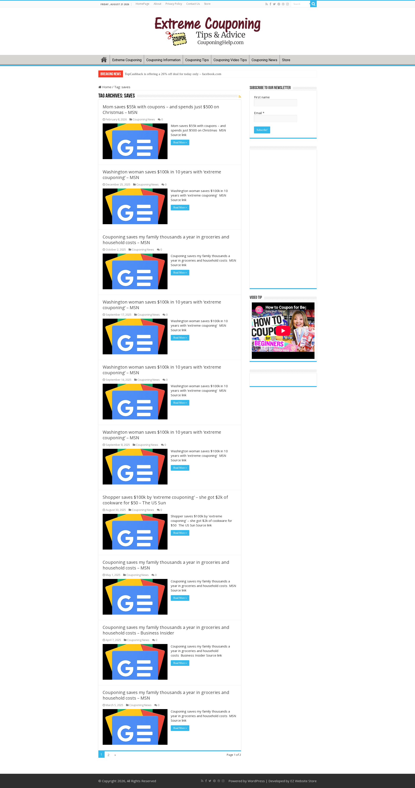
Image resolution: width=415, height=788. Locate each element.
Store (207, 4)
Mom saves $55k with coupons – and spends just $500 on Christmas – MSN (161, 109)
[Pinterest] (279, 4)
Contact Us (193, 4)
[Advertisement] (283, 219)
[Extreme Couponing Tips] (207, 30)
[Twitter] (274, 4)
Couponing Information (163, 60)
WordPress (256, 781)
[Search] (313, 4)
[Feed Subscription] (240, 96)
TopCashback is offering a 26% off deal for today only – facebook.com (173, 74)
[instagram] (287, 4)
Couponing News (264, 60)
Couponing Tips (197, 60)
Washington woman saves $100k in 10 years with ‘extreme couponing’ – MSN (162, 174)
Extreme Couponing (127, 60)
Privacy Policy (174, 4)
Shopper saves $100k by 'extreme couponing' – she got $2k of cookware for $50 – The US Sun (165, 500)
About (157, 4)
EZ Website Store (303, 781)
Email (259, 113)
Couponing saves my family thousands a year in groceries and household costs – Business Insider (166, 630)
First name (262, 97)
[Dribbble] (283, 4)
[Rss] (266, 4)
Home (104, 59)
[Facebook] (270, 4)
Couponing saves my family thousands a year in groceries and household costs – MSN (166, 239)
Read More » (180, 142)
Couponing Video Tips (230, 60)
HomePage (142, 4)
